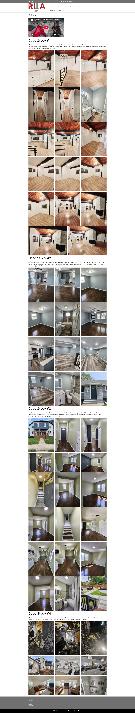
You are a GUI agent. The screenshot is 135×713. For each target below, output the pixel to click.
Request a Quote (69, 6)
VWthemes (79, 710)
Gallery (52, 10)
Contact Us (60, 10)
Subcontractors (81, 6)
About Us (58, 6)
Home (51, 6)
